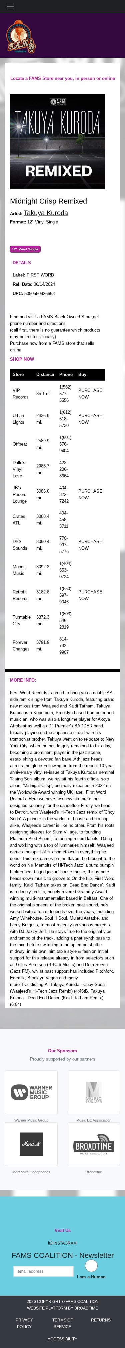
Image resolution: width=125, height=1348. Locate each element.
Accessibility (62, 1339)
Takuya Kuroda (46, 212)
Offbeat (20, 444)
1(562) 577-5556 (65, 394)
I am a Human (91, 1276)
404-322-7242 (64, 494)
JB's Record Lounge (20, 494)
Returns (101, 1320)
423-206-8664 (64, 469)
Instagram (64, 1243)
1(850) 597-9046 (65, 595)
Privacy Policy (24, 1323)
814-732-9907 (64, 646)
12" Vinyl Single (25, 249)
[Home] (21, 34)
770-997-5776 (64, 545)
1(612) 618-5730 (65, 419)
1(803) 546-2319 (65, 620)
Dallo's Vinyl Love (19, 469)
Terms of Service (62, 1323)
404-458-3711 (63, 520)
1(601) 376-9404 (65, 444)
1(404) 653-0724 (65, 570)
